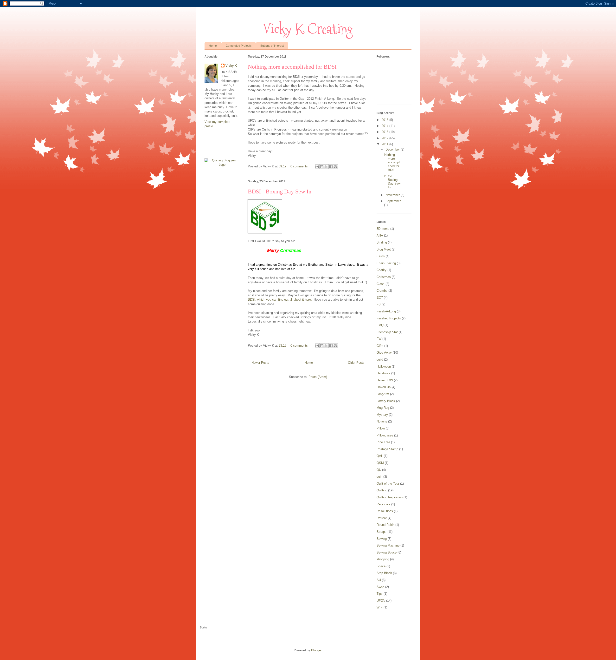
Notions (382, 421)
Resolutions (385, 511)
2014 (385, 126)
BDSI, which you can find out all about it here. (280, 299)
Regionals (383, 504)
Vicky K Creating (308, 29)
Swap (380, 587)
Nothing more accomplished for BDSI (292, 67)
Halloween (384, 366)
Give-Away (384, 352)
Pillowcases (385, 435)
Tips (380, 593)
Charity (381, 270)
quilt (379, 476)
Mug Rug (383, 407)
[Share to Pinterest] (335, 166)
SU (379, 580)
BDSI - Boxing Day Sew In (279, 191)
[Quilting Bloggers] (222, 164)
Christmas (384, 277)
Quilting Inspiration (390, 497)
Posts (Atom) (317, 377)
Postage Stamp (387, 449)
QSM (380, 463)
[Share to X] (326, 166)
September (393, 201)
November (393, 195)
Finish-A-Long (386, 311)
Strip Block (384, 573)
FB (379, 304)
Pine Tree (383, 442)
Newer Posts (260, 362)
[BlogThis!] (321, 166)
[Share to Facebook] (330, 166)
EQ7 (380, 297)
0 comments (299, 166)
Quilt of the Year (388, 483)
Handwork (383, 373)
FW (379, 339)
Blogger (316, 650)
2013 (385, 132)
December (393, 149)
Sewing (382, 539)
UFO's (381, 600)
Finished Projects (389, 318)
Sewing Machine (388, 545)
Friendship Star (387, 332)
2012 (385, 138)
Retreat (382, 518)
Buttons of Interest (272, 45)
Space (381, 566)
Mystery (382, 414)
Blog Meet (384, 249)
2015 (385, 120)
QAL (380, 456)
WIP (380, 607)
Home (213, 45)
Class (381, 284)
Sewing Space (387, 552)
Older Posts (356, 362)
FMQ (380, 325)
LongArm (383, 394)
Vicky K (231, 65)
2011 (385, 144)
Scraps (381, 532)
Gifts (380, 346)
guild (380, 359)
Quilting (382, 490)
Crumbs (382, 290)
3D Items (383, 229)
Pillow (381, 428)
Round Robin (385, 525)
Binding (382, 242)
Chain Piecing (386, 263)
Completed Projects (238, 45)
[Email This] (317, 166)
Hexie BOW (385, 380)
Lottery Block (386, 401)
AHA (380, 235)
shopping (383, 559)
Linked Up (384, 387)
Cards (381, 256)
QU (379, 470)
